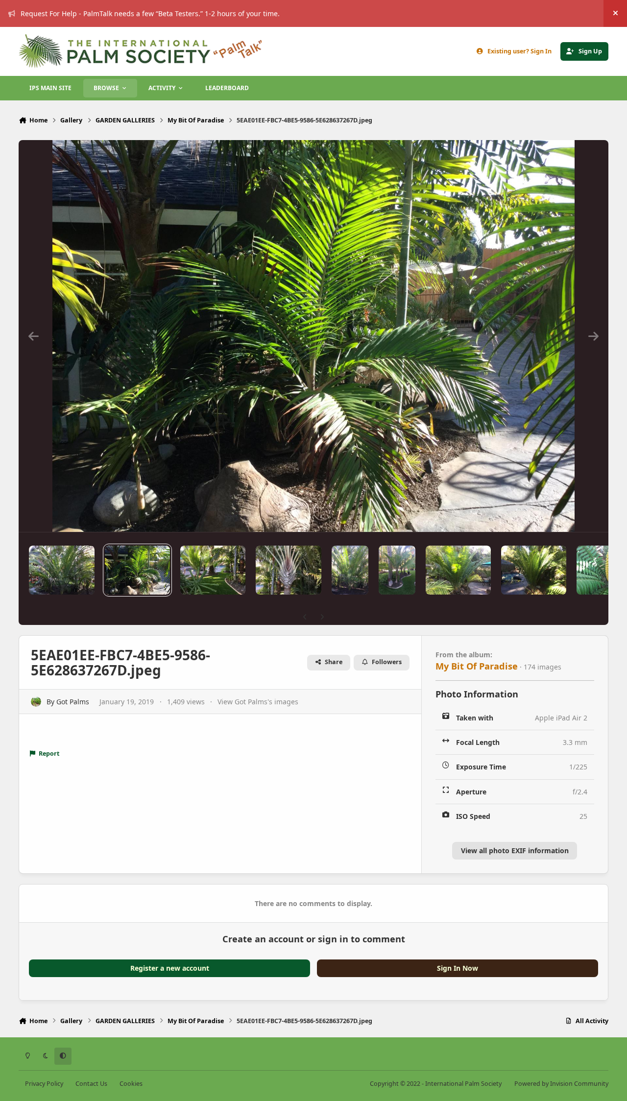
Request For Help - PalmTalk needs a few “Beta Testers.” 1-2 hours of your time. (150, 13)
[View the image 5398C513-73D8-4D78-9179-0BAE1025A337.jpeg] (61, 570)
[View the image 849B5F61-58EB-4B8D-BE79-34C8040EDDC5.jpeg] (397, 570)
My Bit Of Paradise (476, 666)
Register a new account (169, 968)
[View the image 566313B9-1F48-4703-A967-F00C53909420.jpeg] (288, 570)
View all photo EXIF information (515, 850)
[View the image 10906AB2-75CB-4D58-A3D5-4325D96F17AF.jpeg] (212, 570)
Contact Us (91, 1083)
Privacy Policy (44, 1083)
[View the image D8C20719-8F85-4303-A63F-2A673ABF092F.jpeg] (533, 570)
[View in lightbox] (313, 336)
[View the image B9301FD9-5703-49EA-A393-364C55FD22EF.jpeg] (458, 570)
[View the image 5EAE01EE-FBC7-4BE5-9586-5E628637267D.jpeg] (137, 570)
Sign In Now (457, 968)
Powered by (561, 1083)
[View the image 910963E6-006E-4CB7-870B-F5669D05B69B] (350, 570)
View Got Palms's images (257, 701)
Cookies (131, 1083)
